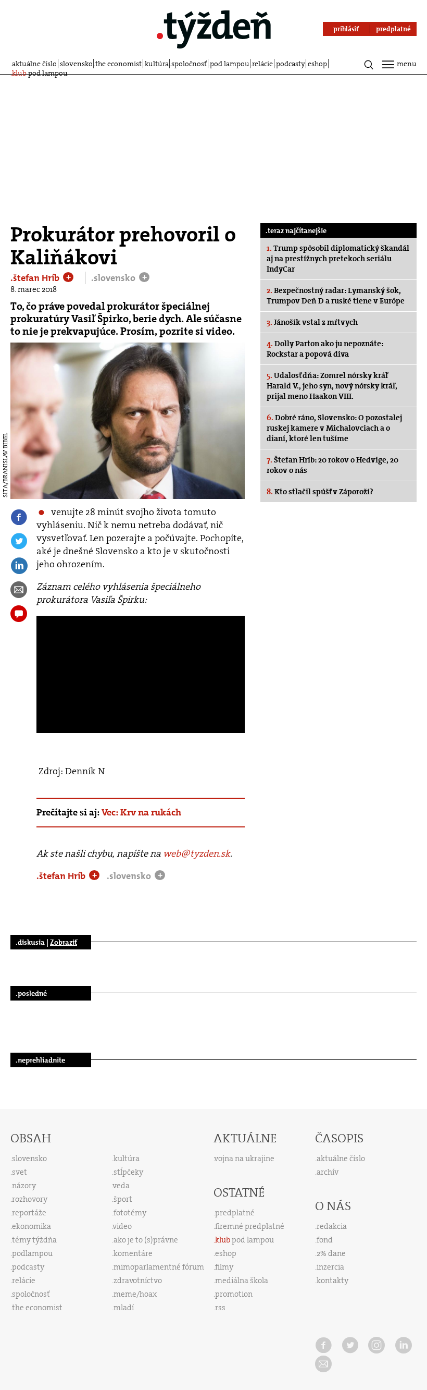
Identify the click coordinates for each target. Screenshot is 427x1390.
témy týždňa (34, 1240)
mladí (124, 1307)
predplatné (235, 1213)
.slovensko (114, 278)
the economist (118, 63)
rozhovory (29, 1199)
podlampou (32, 1253)
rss (220, 1307)
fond (325, 1240)
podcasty (290, 63)
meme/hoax (135, 1294)
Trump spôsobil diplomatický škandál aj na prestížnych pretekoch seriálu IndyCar (338, 258)
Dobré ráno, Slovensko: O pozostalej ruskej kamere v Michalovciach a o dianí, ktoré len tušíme (334, 428)
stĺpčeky (128, 1172)
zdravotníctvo (138, 1280)
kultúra (157, 63)
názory (24, 1185)
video (122, 1226)
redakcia (332, 1226)
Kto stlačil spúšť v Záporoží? (320, 491)
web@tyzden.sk (196, 853)
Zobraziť (63, 942)
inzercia (330, 1267)
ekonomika (31, 1226)
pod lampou (229, 63)
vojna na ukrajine (244, 1158)
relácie (262, 63)
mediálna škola (241, 1280)
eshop (317, 63)
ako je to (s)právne (146, 1240)
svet (19, 1172)
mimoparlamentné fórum (159, 1267)
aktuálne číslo (34, 63)
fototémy (130, 1213)
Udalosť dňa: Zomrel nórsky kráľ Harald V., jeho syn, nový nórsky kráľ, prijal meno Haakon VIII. (332, 385)
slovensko (76, 63)
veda (121, 1185)
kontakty (332, 1280)
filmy (224, 1267)
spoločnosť (189, 63)
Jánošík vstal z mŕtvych (312, 322)
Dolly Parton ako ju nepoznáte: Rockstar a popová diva (325, 348)
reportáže (29, 1213)
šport (123, 1199)
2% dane (331, 1253)
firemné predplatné (249, 1226)
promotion (234, 1294)
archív (327, 1172)
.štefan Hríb (35, 278)
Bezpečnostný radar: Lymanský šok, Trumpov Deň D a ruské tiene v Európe (336, 295)
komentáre (133, 1253)
